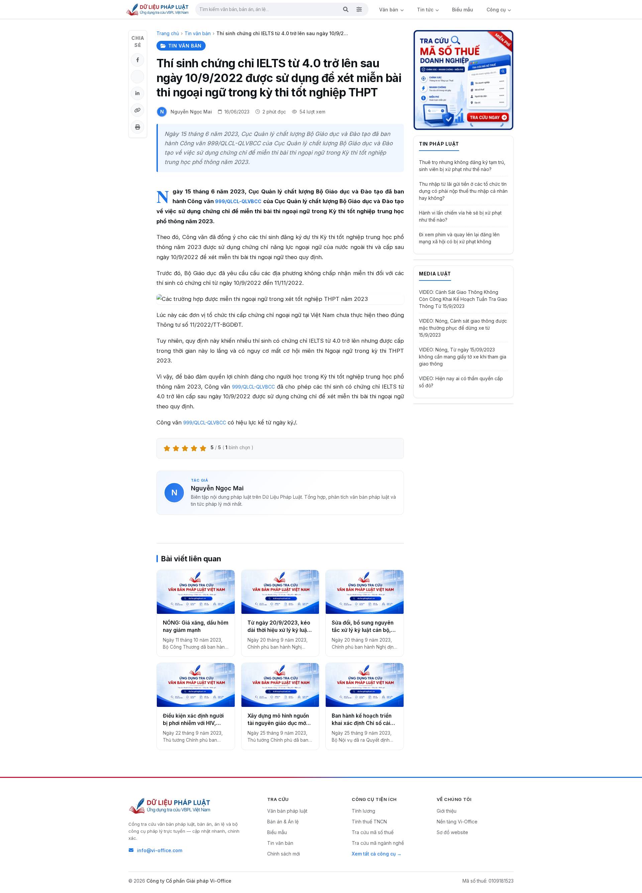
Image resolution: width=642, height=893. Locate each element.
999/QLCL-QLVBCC (238, 201)
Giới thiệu (446, 811)
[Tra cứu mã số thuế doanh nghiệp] (463, 80)
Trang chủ (167, 33)
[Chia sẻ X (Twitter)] (137, 76)
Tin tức (426, 9)
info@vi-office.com (159, 850)
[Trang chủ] (158, 9)
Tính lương (363, 811)
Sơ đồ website (452, 832)
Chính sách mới (283, 854)
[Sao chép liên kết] (137, 110)
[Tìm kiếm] (345, 9)
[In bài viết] (137, 127)
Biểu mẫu (462, 9)
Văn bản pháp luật (287, 811)
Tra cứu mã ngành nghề (378, 843)
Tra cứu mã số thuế (373, 832)
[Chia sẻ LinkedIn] (137, 93)
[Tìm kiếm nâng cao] (359, 9)
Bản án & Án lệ (283, 821)
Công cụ (497, 9)
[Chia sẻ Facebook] (137, 60)
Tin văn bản (198, 33)
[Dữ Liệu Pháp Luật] (170, 805)
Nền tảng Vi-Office (457, 821)
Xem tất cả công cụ (374, 854)
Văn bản (389, 9)
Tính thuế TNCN (369, 821)
